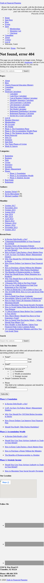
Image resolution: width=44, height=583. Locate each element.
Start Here (9, 142)
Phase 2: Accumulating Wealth (21, 176)
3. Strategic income (20, 376)
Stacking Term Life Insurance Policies (19, 246)
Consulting (9, 87)
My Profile (9, 127)
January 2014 (10, 225)
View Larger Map (5, 499)
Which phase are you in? (15, 369)
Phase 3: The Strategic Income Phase (19, 133)
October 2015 (10, 210)
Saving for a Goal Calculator (21, 116)
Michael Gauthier (11, 196)
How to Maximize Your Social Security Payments (24, 305)
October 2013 (10, 230)
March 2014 (9, 221)
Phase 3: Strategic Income (20, 178)
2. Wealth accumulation (22, 374)
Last (29, 362)
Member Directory (12, 120)
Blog (7, 83)
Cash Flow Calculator (18, 96)
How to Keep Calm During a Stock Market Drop (24, 252)
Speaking (8, 140)
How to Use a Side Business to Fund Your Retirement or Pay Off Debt (21, 286)
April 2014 (9, 219)
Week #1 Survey (11, 146)
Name (8, 357)
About (7, 81)
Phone (7, 383)
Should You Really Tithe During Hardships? (22, 270)
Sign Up (8, 137)
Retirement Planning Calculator (22, 113)
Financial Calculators (13, 92)
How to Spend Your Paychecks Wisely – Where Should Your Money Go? (23, 321)
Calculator (14, 94)
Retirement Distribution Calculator (23, 111)
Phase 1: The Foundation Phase (17, 129)
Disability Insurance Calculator (22, 100)
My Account (10, 124)
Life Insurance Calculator (19, 105)
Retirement (9, 182)
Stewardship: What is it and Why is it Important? (23, 298)
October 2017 (10, 206)
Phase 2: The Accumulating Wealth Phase (21, 131)
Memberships (10, 122)
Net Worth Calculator (18, 109)
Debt (7, 160)
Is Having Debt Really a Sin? (16, 239)
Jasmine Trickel (11, 192)
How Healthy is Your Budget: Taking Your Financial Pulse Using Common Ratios (21, 326)
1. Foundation (18, 371)
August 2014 (10, 212)
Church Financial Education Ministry (19, 85)
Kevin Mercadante (12, 194)
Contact (8, 89)
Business (8, 158)
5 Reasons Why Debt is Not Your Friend (20, 283)
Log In (7, 118)
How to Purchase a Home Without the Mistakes (23, 268)
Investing (8, 167)
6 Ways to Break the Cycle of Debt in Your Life (23, 290)
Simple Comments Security (15, 378)
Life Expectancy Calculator (20, 102)
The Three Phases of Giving (16, 144)
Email (7, 364)
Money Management (13, 169)
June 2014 (9, 214)
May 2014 (9, 216)
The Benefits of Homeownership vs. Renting (22, 272)
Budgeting (9, 156)
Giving (7, 162)
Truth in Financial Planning (10, 3)
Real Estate (9, 180)
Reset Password (11, 135)
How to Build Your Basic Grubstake (19, 296)
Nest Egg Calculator (17, 107)
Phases (7, 171)
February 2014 (10, 223)
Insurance (8, 165)
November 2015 (11, 208)
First (29, 359)
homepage (29, 62)
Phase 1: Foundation (18, 173)
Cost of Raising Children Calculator (23, 98)
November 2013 (11, 227)
